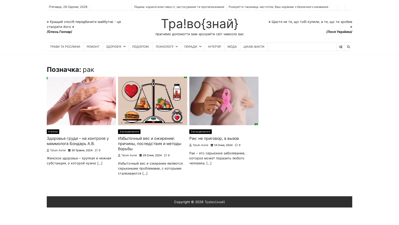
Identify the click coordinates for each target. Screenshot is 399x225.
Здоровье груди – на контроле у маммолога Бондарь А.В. (78, 141)
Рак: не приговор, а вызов (214, 138)
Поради (190, 46)
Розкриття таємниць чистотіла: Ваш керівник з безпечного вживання (278, 7)
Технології (164, 46)
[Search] (348, 47)
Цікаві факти (253, 46)
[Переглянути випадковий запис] (340, 47)
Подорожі (140, 46)
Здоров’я (113, 46)
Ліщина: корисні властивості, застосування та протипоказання (179, 7)
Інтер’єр (214, 46)
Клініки (53, 131)
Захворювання (129, 131)
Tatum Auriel (58, 150)
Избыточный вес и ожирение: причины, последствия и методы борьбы (149, 143)
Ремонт (93, 46)
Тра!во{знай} (199, 23)
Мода (232, 46)
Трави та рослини (65, 46)
